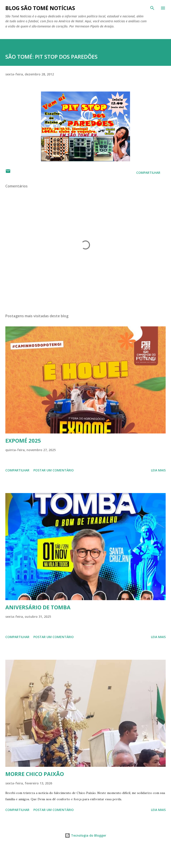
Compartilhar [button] (148, 172)
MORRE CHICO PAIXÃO (34, 774)
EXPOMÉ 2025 (23, 440)
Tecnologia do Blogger (88, 835)
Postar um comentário (53, 470)
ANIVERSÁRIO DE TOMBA (38, 607)
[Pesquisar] (152, 8)
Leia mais (158, 470)
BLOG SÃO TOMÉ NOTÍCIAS (40, 8)
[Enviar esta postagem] (8, 172)
